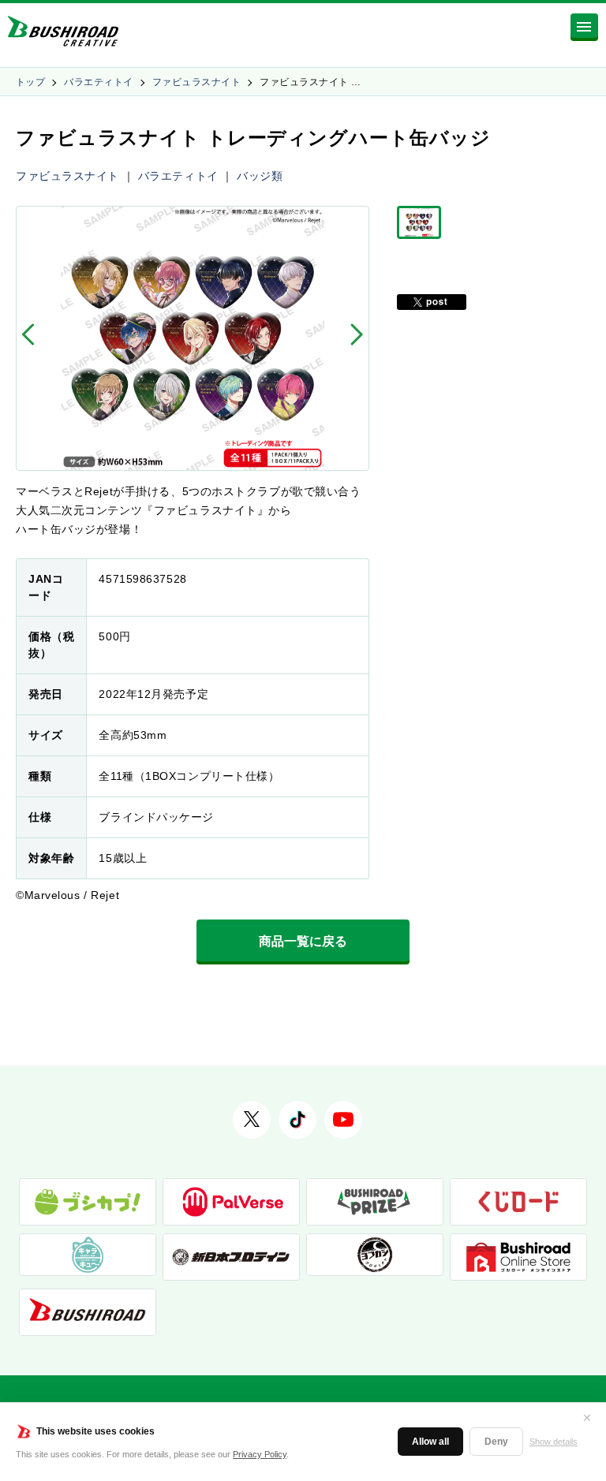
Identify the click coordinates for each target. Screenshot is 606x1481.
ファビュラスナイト (196, 82)
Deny (496, 1441)
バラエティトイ (98, 82)
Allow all (430, 1441)
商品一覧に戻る (303, 941)
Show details (553, 1441)
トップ (30, 82)
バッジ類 (259, 176)
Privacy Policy (259, 1454)
